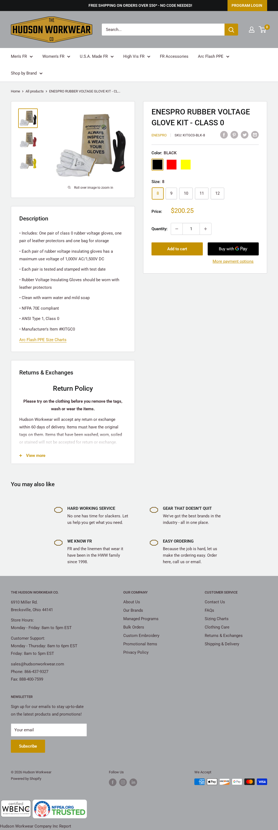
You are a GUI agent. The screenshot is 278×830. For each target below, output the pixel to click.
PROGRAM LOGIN (247, 5)
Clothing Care (217, 627)
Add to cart (177, 248)
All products (35, 91)
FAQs (209, 610)
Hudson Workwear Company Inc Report (35, 826)
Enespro (159, 135)
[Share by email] (255, 135)
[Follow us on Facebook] (112, 782)
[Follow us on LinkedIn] (133, 782)
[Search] (231, 30)
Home (15, 91)
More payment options (233, 261)
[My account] (251, 30)
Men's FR (19, 56)
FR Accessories (174, 56)
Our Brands (133, 610)
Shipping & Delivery (222, 644)
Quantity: (159, 228)
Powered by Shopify (26, 779)
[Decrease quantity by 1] (176, 229)
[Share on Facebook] (224, 135)
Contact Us (215, 602)
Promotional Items (140, 644)
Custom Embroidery (141, 635)
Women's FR (53, 56)
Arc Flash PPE (210, 56)
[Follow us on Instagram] (123, 782)
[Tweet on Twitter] (244, 135)
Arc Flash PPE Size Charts (43, 339)
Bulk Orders (133, 627)
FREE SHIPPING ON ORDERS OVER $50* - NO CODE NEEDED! (140, 5)
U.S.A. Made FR (94, 56)
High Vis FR (133, 56)
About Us (131, 602)
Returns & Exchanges (224, 635)
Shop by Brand (24, 73)
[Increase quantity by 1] (205, 229)
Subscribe (28, 746)
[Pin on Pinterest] (234, 135)
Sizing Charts (217, 618)
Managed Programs (141, 618)
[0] (262, 29)
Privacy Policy (136, 652)
